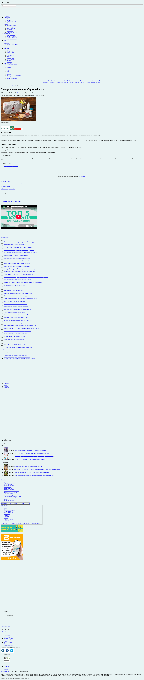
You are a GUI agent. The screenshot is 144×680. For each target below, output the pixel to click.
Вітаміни (9, 22)
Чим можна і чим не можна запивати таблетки (15, 304)
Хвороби (6, 41)
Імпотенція (9, 62)
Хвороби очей (7, 487)
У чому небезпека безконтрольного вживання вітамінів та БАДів (20, 298)
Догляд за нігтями (11, 36)
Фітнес (8, 45)
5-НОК (6, 508)
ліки (5, 166)
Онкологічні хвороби (9, 495)
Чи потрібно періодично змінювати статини (15, 244)
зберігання (10, 166)
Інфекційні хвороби (9, 489)
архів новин (5, 349)
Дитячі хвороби (8, 484)
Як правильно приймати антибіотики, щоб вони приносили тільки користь (23, 282)
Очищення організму (85, 80)
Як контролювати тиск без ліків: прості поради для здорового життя (21, 328)
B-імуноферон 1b (8, 511)
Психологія (9, 68)
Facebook (6, 386)
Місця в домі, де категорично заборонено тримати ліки (18, 320)
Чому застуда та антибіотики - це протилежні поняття (17, 323)
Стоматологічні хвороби (10, 497)
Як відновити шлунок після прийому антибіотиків (17, 266)
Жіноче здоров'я (11, 28)
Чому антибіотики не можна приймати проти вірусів (17, 331)
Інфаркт (77, 82)
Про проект (7, 666)
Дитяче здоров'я (11, 27)
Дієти (8, 18)
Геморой (9, 60)
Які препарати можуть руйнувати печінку (14, 285)
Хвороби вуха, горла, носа (10, 492)
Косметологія (10, 31)
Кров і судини (10, 58)
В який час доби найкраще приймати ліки (14, 312)
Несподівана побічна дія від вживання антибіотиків (17, 357)
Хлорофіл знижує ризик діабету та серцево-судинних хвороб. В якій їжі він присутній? (26, 277)
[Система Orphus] (82, 176)
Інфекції (9, 56)
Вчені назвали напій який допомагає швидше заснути (28, 466)
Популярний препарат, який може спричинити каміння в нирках (20, 269)
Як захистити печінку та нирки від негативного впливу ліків (19, 271)
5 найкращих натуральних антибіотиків (14, 339)
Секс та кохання (8, 642)
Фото (8, 70)
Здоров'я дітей (7, 639)
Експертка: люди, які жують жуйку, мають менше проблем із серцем (31, 472)
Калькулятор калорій (12, 78)
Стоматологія (10, 55)
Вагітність (9, 29)
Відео (8, 71)
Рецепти (9, 20)
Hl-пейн (6, 518)
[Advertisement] (5, 369)
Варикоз (88, 82)
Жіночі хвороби (8, 488)
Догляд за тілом (11, 35)
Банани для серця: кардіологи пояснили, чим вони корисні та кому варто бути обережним (37, 469)
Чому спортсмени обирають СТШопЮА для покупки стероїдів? (20, 325)
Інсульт (72, 82)
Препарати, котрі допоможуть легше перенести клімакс (18, 247)
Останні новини (5, 237)
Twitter (5, 385)
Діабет (82, 82)
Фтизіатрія (6, 499)
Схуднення (6, 43)
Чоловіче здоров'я (11, 25)
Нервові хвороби (8, 493)
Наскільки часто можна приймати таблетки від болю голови (19, 260)
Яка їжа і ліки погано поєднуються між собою (15, 333)
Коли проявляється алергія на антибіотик (14, 301)
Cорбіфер (6, 515)
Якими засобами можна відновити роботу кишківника (18, 293)
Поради (66, 82)
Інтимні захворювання (12, 76)
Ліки (5, 40)
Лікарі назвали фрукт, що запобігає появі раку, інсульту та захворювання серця (34, 475)
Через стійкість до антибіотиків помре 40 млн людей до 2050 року (20, 252)
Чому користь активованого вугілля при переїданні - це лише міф (20, 287)
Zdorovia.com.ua (5, 671)
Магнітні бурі (70, 80)
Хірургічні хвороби (9, 500)
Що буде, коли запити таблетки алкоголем (14, 336)
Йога (8, 47)
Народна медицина (8, 63)
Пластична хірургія (11, 32)
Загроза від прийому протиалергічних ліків (15, 344)
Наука (8, 72)
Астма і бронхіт (11, 59)
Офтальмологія (10, 54)
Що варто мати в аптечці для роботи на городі (15, 296)
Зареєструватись (9, 631)
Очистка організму (11, 21)
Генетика (9, 74)
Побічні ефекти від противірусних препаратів (15, 355)
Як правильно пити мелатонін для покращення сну (17, 258)
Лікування (6, 48)
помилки (15, 166)
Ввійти (2, 631)
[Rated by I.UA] (7, 658)
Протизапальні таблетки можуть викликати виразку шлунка (19, 341)
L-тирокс (6, 520)
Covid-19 (98, 82)
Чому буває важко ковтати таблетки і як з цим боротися (18, 309)
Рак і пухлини (10, 51)
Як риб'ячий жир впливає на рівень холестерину (16, 255)
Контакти (6, 669)
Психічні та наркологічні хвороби (12, 496)
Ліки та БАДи (10, 52)
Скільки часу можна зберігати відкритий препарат (16, 317)
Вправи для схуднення (12, 44)
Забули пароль (18, 631)
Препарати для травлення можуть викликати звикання (18, 347)
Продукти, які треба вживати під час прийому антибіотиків (19, 274)
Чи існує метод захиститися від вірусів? (14, 290)
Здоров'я (6, 24)
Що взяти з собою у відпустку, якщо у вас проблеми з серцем (19, 242)
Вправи (93, 82)
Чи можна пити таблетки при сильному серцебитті (17, 263)
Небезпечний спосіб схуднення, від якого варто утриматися (19, 250)
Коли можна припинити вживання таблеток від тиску (17, 279)
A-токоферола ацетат (9, 510)
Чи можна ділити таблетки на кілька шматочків (16, 306)
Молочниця (102, 80)
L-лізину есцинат (8, 519)
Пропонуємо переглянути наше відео (10, 201)
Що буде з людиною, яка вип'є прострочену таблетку (17, 314)
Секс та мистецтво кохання (14, 75)
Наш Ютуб (6, 383)
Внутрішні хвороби (9, 485)
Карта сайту (7, 667)
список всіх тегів (6, 626)
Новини (9, 67)
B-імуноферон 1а (8, 512)
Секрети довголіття (12, 64)
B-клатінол (7, 514)
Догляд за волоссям (11, 39)
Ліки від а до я (42, 80)
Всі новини (6, 16)
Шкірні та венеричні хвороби (11, 491)
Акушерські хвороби (9, 483)
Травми (8, 49)
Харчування (7, 17)
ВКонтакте (6, 387)
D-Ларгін (6, 516)
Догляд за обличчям (12, 37)
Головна (2, 85)
